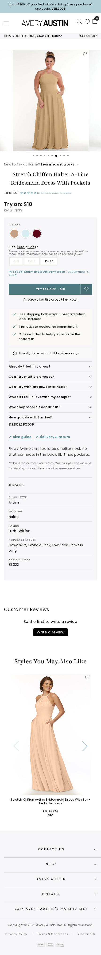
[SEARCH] (79, 21)
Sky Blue (25, 233)
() (26, 247)
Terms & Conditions (52, 934)
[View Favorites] (87, 21)
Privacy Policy (16, 934)
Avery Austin (51, 879)
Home (8, 36)
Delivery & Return (52, 436)
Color (14, 225)
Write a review (51, 632)
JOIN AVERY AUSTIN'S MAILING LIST (51, 909)
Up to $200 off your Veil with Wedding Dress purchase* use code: (50, 6)
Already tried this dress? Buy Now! (50, 299)
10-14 (32, 261)
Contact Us (51, 849)
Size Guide (20, 436)
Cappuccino (14, 233)
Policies (51, 894)
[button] (28, 193)
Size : (48, 250)
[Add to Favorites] (85, 54)
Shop (51, 864)
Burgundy (37, 233)
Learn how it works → (59, 164)
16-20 (49, 261)
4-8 (16, 261)
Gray (41, 36)
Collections (25, 36)
